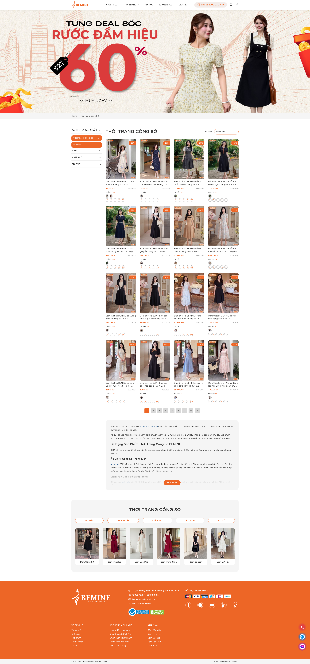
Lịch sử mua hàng (118, 646)
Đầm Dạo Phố (154, 642)
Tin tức (149, 5)
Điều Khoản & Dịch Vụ (120, 634)
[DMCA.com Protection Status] (157, 612)
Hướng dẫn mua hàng (119, 630)
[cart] (237, 4)
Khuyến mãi (165, 5)
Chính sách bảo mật (118, 642)
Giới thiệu (111, 5)
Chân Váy (152, 646)
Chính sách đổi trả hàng (120, 638)
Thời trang (129, 5)
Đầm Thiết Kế (153, 634)
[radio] (107, 196)
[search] (231, 4)
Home (74, 116)
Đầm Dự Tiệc (153, 638)
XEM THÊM (172, 483)
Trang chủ (76, 630)
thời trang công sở (149, 426)
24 (191, 411)
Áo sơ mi (114, 464)
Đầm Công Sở (154, 630)
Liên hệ (182, 5)
